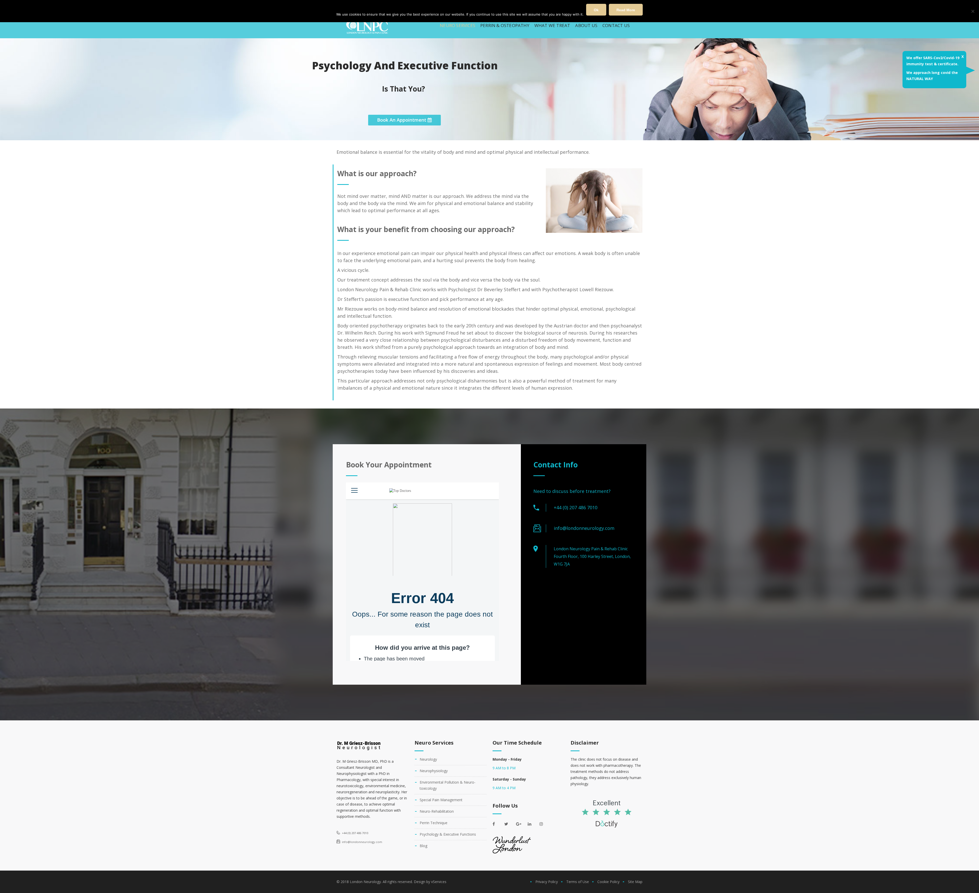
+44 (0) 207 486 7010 (575, 507)
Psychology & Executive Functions (448, 834)
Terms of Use (577, 881)
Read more (625, 10)
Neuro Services (457, 25)
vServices (438, 881)
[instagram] (544, 823)
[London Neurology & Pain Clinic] (367, 25)
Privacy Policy (546, 881)
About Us (586, 25)
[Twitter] (508, 823)
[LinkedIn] (532, 823)
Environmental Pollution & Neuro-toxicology (447, 785)
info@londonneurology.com (584, 528)
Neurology (428, 759)
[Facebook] (497, 823)
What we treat (552, 25)
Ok (596, 10)
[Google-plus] (520, 823)
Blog (423, 845)
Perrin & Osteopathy (504, 25)
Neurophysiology (434, 770)
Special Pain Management (441, 799)
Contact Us (616, 25)
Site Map (635, 881)
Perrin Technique (433, 822)
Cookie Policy (608, 881)
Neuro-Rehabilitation (437, 811)
